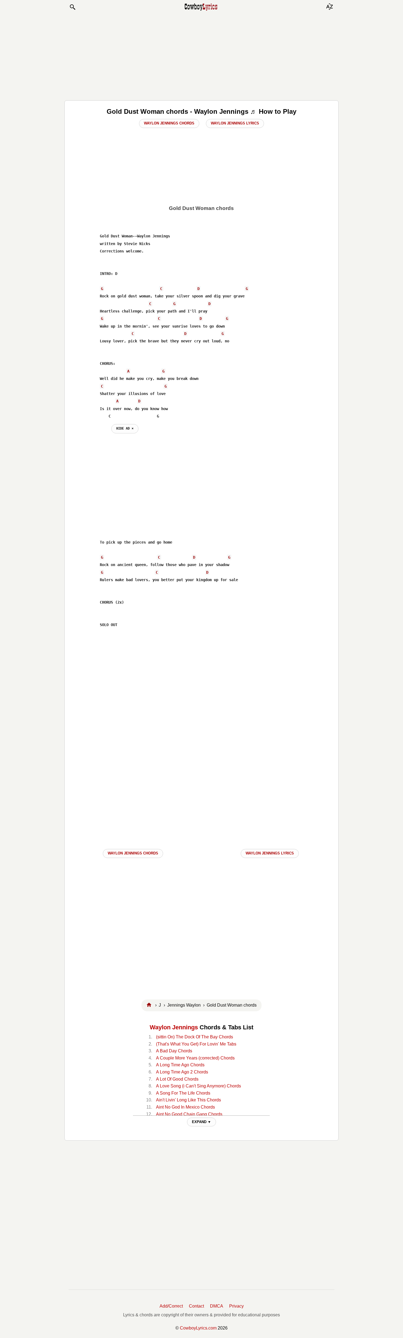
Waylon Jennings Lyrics (235, 123)
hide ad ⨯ (125, 428)
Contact (196, 1306)
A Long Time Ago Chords (180, 1065)
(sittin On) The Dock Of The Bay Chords (194, 1037)
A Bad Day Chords (174, 1051)
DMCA (216, 1306)
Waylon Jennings (174, 1027)
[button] (72, 7)
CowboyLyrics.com (198, 1328)
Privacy (236, 1306)
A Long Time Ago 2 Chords (182, 1072)
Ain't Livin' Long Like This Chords (188, 1100)
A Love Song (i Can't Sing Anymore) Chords (198, 1086)
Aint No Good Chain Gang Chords (189, 1114)
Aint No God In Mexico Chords (185, 1107)
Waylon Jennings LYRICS (270, 853)
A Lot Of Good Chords (177, 1079)
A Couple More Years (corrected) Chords (195, 1058)
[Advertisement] (201, 55)
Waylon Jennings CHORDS (133, 853)
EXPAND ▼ (201, 1122)
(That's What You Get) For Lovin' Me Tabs (196, 1044)
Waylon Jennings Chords (169, 123)
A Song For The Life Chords (183, 1093)
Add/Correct (171, 1306)
